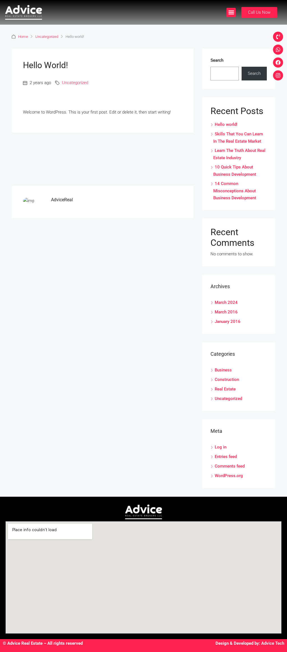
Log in (220, 447)
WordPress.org (229, 475)
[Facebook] (278, 62)
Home (23, 36)
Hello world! (226, 124)
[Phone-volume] (278, 37)
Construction (227, 379)
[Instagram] (278, 75)
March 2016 (226, 312)
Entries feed (226, 456)
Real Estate (225, 389)
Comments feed (230, 466)
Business (223, 370)
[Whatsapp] (278, 50)
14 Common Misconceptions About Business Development (234, 190)
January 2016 (227, 321)
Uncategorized (46, 36)
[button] (231, 12)
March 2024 (226, 302)
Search (216, 60)
